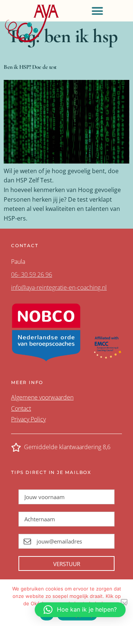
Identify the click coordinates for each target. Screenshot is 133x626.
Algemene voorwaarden (42, 397)
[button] (97, 10)
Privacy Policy (28, 419)
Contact (21, 408)
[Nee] (124, 602)
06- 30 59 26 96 (31, 274)
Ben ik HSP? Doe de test (30, 67)
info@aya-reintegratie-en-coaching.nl (59, 287)
